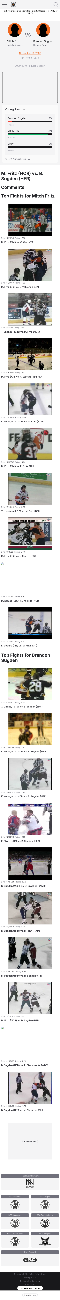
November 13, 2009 (30, 53)
